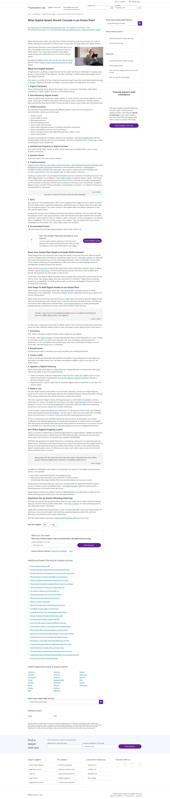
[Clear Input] (108, 8)
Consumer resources (95, 759)
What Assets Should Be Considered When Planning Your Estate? (52, 584)
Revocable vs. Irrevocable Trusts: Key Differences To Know (50, 641)
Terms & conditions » (117, 796)
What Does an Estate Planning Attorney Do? (45, 598)
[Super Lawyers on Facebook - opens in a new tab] (117, 764)
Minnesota (57, 683)
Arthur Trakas (48, 279)
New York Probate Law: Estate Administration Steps (48, 605)
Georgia (30, 683)
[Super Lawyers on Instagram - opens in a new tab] (125, 764)
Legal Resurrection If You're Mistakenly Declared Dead (49, 612)
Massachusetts (59, 680)
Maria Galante (87, 258)
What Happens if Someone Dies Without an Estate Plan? (49, 577)
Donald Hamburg (74, 303)
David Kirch (82, 402)
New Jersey (83, 675)
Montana (57, 688)
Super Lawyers (34, 759)
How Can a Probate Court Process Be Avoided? (46, 594)
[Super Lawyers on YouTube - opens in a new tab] (132, 764)
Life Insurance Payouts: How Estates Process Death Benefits (51, 626)
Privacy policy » (130, 796)
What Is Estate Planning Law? (40, 566)
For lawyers (62, 759)
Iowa (29, 691)
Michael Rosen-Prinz (48, 421)
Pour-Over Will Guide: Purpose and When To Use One (48, 623)
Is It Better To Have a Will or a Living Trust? (45, 609)
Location (117, 5)
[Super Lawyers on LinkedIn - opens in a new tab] (140, 764)
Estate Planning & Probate (48, 14)
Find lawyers (89, 545)
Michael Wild (69, 290)
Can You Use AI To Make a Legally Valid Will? (45, 619)
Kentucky (57, 672)
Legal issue (91, 5)
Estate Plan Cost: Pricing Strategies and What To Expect (49, 637)
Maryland (57, 677)
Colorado (31, 675)
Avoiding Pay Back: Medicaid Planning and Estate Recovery (50, 570)
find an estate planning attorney (67, 518)
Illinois (30, 685)
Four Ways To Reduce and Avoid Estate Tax (45, 591)
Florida (30, 680)
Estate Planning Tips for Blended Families (44, 658)
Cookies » (139, 796)
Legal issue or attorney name (57, 743)
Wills (55, 716)
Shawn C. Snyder (81, 30)
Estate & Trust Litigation (59, 551)
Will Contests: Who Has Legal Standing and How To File (49, 630)
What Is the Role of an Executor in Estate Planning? (48, 587)
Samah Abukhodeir (86, 138)
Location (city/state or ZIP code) (40, 542)
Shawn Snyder (65, 178)
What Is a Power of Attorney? (40, 602)
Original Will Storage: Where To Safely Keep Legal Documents (51, 644)
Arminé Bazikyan (53, 413)
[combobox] (98, 7)
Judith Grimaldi (71, 486)
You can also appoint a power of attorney (73, 378)
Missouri (57, 685)
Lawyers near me (54, 7)
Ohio (81, 680)
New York (83, 677)
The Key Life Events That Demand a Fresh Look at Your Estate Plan (53, 573)
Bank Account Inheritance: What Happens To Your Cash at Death (52, 633)
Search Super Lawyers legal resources (41, 698)
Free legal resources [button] (71, 7)
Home (29, 14)
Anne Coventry (73, 504)
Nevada (82, 672)
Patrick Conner (46, 338)
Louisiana (57, 675)
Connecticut (32, 677)
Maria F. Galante (95, 30)
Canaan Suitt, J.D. (35, 28)
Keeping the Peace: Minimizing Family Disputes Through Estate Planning (55, 655)
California (31, 672)
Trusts (71, 551)
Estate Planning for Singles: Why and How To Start (47, 648)
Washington (84, 685)
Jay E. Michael (70, 30)
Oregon (82, 683)
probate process (65, 475)
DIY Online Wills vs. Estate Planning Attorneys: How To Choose (51, 651)
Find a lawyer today (92, 240)
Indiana (30, 688)
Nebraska (57, 691)
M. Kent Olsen (44, 270)
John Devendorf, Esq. (58, 28)
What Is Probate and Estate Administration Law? (47, 616)
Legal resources (37, 14)
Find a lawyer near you (124, 125)
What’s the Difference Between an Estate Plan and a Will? (49, 580)
